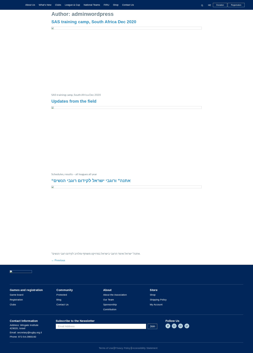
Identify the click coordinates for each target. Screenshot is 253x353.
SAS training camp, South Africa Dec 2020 (93, 21)
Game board (16, 295)
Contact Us (128, 5)
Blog (58, 299)
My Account (156, 304)
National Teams (92, 5)
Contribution (109, 309)
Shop (115, 5)
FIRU (106, 5)
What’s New (45, 5)
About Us (30, 5)
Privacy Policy (122, 348)
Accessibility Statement (144, 348)
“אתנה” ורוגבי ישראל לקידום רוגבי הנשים (91, 180)
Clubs (58, 5)
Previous (58, 260)
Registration (16, 299)
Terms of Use (106, 348)
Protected (61, 295)
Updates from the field (73, 101)
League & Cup (72, 5)
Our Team (108, 299)
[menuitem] (208, 5)
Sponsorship (110, 304)
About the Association (115, 295)
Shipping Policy (158, 299)
